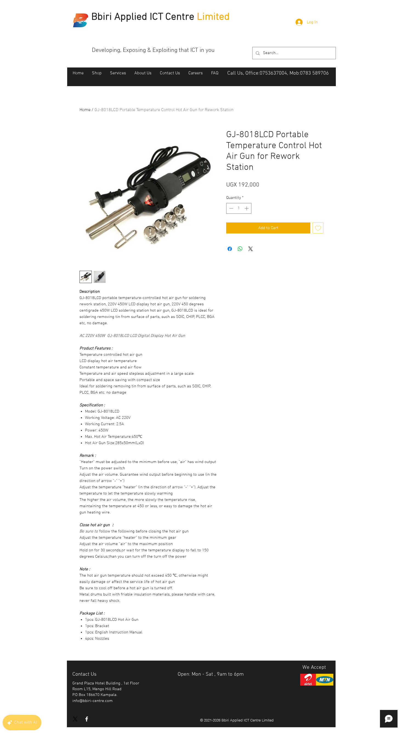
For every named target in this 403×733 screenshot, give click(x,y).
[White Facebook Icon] (86, 719)
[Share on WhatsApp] (240, 249)
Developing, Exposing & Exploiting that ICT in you (153, 50)
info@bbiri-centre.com (92, 700)
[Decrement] (230, 208)
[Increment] (247, 208)
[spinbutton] (238, 208)
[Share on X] (250, 249)
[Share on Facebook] (229, 249)
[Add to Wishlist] (318, 228)
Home (85, 110)
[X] (75, 719)
